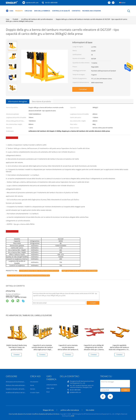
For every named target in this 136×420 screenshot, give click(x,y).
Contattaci (83, 89)
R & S (48, 392)
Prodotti (19, 11)
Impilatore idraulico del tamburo (16, 389)
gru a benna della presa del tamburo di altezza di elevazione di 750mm (28, 275)
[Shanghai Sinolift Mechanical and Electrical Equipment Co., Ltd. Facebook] (109, 2)
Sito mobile (90, 410)
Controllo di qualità (61, 11)
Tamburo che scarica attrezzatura (16, 385)
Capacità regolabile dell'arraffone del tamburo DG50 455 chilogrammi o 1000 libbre (119, 348)
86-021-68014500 (51, 3)
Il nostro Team (34, 393)
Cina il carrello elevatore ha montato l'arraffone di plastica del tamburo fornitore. (34, 414)
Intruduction (34, 382)
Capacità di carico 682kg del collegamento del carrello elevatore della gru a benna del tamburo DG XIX (94, 348)
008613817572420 (12, 296)
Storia (32, 385)
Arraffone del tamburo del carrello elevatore (20, 393)
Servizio (32, 389)
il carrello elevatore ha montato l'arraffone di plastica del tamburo (39, 271)
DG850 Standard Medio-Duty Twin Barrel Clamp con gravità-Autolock (16, 347)
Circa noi (28, 11)
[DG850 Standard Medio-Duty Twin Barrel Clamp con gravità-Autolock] (17, 332)
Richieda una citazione (91, 11)
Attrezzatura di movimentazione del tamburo (20, 382)
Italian (123, 3)
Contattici (76, 11)
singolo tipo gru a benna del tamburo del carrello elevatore (79, 271)
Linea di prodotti (51, 385)
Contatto (93, 303)
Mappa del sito (48, 410)
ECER (72, 416)
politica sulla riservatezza (70, 410)
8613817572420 (20, 297)
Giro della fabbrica (42, 11)
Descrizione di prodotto (41, 101)
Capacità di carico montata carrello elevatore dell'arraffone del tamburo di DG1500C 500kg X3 (68, 348)
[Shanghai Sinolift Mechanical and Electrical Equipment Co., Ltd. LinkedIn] (113, 2)
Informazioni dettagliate (17, 101)
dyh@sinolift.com (32, 3)
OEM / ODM (50, 388)
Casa (11, 11)
